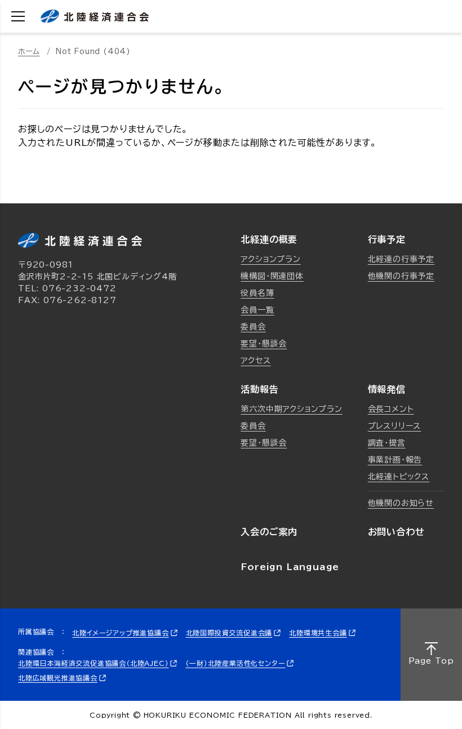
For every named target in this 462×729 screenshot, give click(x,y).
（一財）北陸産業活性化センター (235, 663)
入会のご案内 (269, 531)
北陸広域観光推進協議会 (57, 677)
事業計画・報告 (395, 460)
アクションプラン (270, 259)
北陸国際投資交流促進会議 (229, 632)
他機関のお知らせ (401, 503)
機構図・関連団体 (272, 276)
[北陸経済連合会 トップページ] (95, 16)
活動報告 (259, 389)
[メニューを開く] (18, 16)
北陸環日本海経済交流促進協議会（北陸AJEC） (93, 663)
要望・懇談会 (264, 344)
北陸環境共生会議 (317, 632)
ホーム (28, 51)
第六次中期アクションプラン (291, 409)
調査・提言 (387, 443)
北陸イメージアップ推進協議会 (120, 632)
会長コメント (391, 409)
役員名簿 (257, 293)
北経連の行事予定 (401, 259)
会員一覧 (257, 310)
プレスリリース (394, 426)
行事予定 (387, 239)
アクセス (255, 360)
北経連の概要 (269, 239)
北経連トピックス (398, 477)
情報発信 (387, 389)
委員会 (253, 327)
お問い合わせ (396, 531)
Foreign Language (290, 566)
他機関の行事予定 (401, 276)
